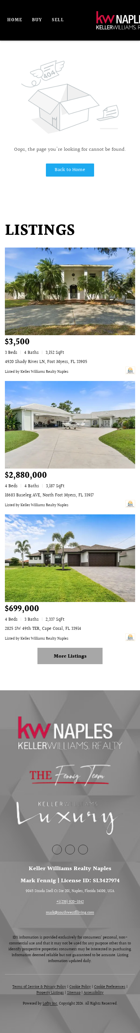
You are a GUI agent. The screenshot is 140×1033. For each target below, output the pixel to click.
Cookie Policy (80, 987)
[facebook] (57, 849)
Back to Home (70, 170)
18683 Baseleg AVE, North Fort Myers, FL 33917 (49, 495)
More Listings (70, 656)
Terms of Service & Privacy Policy (39, 987)
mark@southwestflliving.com (70, 913)
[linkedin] (70, 849)
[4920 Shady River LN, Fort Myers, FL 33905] (70, 291)
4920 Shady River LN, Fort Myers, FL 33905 (46, 362)
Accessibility (94, 993)
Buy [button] (37, 20)
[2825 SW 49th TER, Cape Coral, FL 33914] (70, 558)
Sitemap (73, 993)
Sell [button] (57, 20)
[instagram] (83, 849)
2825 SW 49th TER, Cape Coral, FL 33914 (43, 628)
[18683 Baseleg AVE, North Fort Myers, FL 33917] (70, 425)
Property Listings (50, 993)
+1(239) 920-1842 (70, 902)
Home (14, 20)
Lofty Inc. (50, 1004)
